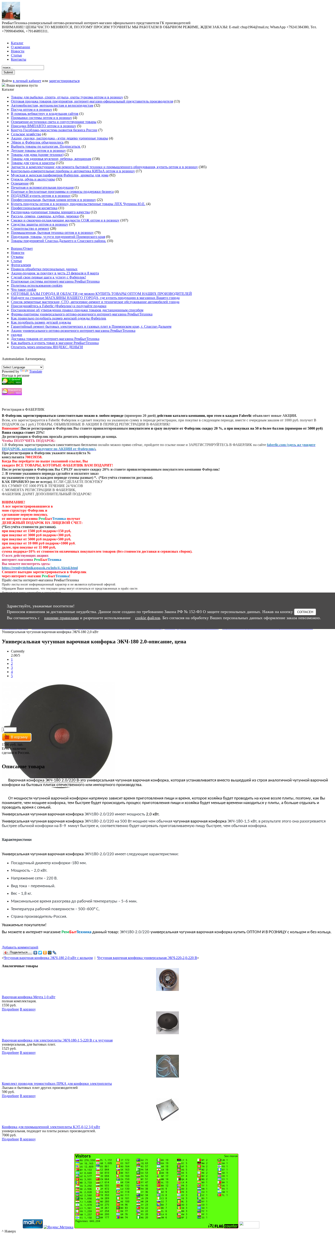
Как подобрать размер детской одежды (41, 322)
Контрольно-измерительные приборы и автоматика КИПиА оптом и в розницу (73, 171)
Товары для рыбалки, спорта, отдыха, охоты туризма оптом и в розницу (67, 97)
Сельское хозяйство (26, 134)
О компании (20, 47)
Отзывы (17, 257)
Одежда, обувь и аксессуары (33, 179)
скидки (16, 335)
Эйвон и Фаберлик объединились (37, 142)
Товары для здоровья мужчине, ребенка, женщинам (51, 159)
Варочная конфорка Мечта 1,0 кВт (28, 997)
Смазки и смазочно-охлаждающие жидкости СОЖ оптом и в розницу (65, 220)
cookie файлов (147, 618)
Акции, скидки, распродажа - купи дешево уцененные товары (59, 138)
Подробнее (10, 1009)
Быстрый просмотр (167, 996)
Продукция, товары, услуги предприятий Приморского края (58, 237)
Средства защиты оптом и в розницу (39, 224)
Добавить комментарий (20, 947)
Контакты (18, 59)
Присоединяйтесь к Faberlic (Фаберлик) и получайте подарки (58, 306)
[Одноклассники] (45, 953)
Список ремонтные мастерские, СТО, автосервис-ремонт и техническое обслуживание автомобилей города (95, 302)
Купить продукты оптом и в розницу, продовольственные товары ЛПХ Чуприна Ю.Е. (78, 204)
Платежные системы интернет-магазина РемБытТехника (55, 281)
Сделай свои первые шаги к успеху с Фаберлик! (48, 277)
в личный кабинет (27, 81)
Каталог (17, 43)
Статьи (16, 55)
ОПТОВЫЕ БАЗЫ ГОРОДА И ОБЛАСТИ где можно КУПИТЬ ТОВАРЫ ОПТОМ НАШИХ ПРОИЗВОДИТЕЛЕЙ (101, 294)
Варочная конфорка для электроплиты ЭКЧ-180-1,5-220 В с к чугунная (57, 1040)
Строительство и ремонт (30, 228)
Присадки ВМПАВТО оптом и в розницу (43, 126)
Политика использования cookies (36, 285)
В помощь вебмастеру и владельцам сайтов (44, 114)
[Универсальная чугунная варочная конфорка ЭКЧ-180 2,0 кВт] (58, 790)
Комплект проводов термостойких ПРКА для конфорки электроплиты (57, 1083)
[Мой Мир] (49, 953)
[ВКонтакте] (35, 953)
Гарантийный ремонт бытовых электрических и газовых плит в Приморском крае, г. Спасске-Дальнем (91, 326)
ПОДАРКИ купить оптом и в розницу (41, 196)
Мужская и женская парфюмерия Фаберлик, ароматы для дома (59, 175)
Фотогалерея (21, 265)
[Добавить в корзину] (17, 740)
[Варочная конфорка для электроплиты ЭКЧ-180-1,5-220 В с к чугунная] (167, 1033)
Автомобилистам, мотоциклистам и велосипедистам (52, 105)
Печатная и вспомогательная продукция (42, 187)
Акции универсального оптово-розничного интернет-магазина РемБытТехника (73, 331)
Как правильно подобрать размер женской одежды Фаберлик (58, 318)
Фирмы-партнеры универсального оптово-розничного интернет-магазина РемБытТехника (81, 314)
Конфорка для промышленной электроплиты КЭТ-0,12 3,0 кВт (51, 1127)
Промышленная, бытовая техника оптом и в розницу (52, 233)
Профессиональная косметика (34, 208)
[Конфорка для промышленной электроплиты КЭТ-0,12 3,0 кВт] (167, 1119)
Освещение (20, 183)
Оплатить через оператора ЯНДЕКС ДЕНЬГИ (47, 347)
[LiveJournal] (54, 953)
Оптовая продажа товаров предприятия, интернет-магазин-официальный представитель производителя (92, 101)
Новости (17, 51)
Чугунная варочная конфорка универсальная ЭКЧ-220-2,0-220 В (147, 958)
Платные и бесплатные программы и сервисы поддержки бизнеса (62, 191)
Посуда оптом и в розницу (31, 109)
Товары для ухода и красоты (33, 163)
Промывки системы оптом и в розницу (41, 118)
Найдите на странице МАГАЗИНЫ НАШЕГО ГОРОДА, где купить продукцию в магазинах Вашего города (95, 298)
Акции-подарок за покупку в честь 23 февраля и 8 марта (55, 273)
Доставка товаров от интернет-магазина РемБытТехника (55, 339)
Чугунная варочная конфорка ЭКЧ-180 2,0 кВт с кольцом (48, 958)
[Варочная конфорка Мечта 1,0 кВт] (167, 990)
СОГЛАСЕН (305, 612)
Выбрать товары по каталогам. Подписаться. (46, 146)
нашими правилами (61, 618)
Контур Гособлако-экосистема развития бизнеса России (54, 130)
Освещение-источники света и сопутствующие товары (53, 122)
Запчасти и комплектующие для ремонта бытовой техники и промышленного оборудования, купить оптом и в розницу (104, 167)
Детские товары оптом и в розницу (38, 150)
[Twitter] (40, 953)
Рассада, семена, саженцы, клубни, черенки (45, 216)
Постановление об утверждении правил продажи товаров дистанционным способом (77, 310)
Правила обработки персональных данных (44, 269)
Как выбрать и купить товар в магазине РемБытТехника (55, 343)
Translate (35, 371)
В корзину (28, 1009)
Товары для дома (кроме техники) (37, 155)
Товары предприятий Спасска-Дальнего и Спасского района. (58, 241)
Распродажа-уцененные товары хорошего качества (50, 212)
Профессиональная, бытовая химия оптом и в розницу (53, 200)
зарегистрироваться (64, 81)
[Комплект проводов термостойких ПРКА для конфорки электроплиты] (167, 1076)
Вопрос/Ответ (22, 248)
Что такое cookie (23, 289)
